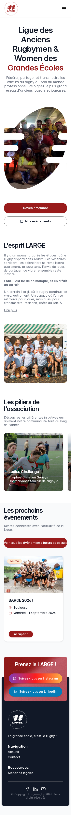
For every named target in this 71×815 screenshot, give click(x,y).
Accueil (13, 752)
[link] (21, 634)
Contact (14, 757)
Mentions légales (20, 773)
